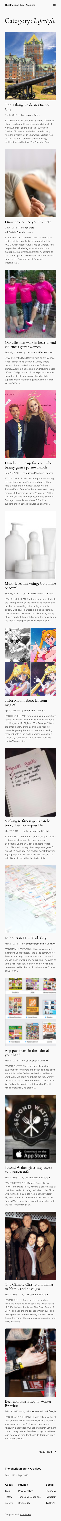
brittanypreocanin (35, 943)
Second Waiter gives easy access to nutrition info (28, 1169)
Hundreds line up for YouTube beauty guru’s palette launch (28, 465)
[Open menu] (54, 5)
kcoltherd (29, 227)
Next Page (47, 1451)
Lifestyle (11, 232)
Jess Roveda (31, 1177)
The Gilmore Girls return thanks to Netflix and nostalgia (29, 1286)
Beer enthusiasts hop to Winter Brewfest (28, 1403)
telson (28, 115)
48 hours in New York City (26, 938)
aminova (30, 352)
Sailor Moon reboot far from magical (26, 702)
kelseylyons (32, 831)
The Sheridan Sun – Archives (20, 5)
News (51, 352)
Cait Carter (31, 1060)
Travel (37, 115)
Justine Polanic (34, 473)
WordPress (25, 1514)
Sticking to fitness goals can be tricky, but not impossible (27, 823)
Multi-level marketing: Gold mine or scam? (30, 585)
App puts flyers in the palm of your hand (27, 1052)
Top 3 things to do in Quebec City (27, 107)
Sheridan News (25, 232)
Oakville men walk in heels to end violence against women (30, 344)
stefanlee (28, 710)
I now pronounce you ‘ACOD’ (28, 222)
